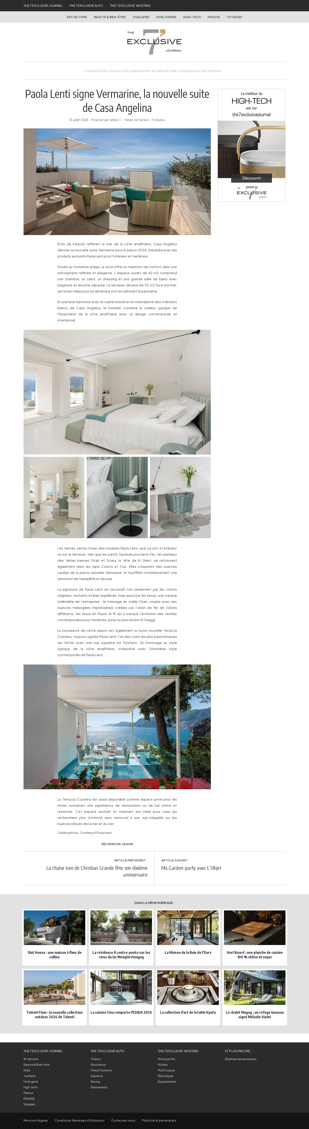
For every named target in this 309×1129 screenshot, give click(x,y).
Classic (96, 1059)
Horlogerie (166, 17)
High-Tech (192, 17)
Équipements (167, 1081)
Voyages (234, 17)
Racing (95, 1081)
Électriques (166, 1076)
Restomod (98, 1064)
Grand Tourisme (101, 1070)
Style (27, 1070)
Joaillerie (141, 17)
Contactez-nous (123, 1120)
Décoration (111, 844)
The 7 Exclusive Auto (86, 5)
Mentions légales (36, 1120)
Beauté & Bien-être (110, 17)
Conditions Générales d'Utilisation (79, 1120)
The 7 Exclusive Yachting (130, 5)
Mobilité (29, 1098)
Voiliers (163, 1064)
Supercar (97, 1076)
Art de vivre (77, 17)
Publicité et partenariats (159, 1120)
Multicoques (166, 1070)
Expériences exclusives (241, 1059)
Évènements (99, 1087)
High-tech (30, 1087)
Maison (214, 17)
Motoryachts (166, 1059)
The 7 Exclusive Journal (43, 5)
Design (127, 844)
